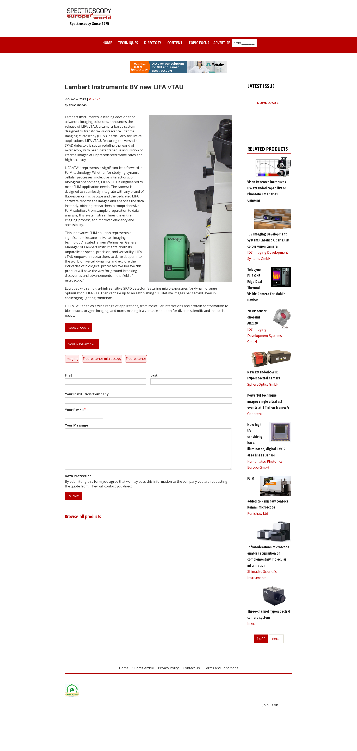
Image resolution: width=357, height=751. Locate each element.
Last (154, 375)
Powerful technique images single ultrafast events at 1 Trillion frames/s (268, 401)
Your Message (76, 425)
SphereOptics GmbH (263, 384)
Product (94, 99)
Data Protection (78, 476)
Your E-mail (74, 410)
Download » (268, 102)
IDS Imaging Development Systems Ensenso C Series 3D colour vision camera (268, 240)
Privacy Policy (168, 668)
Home (107, 42)
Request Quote (78, 327)
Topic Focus (199, 42)
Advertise (221, 42)
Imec (251, 623)
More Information (80, 344)
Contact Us (191, 668)
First (68, 375)
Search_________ (244, 43)
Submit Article (143, 668)
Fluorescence (136, 358)
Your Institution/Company (86, 394)
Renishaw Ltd (257, 513)
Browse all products (83, 516)
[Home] (89, 17)
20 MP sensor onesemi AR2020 (257, 317)
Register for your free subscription (267, 126)
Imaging (72, 358)
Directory (152, 42)
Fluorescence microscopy (102, 358)
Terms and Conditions (221, 668)
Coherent (254, 413)
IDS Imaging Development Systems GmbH (264, 335)
